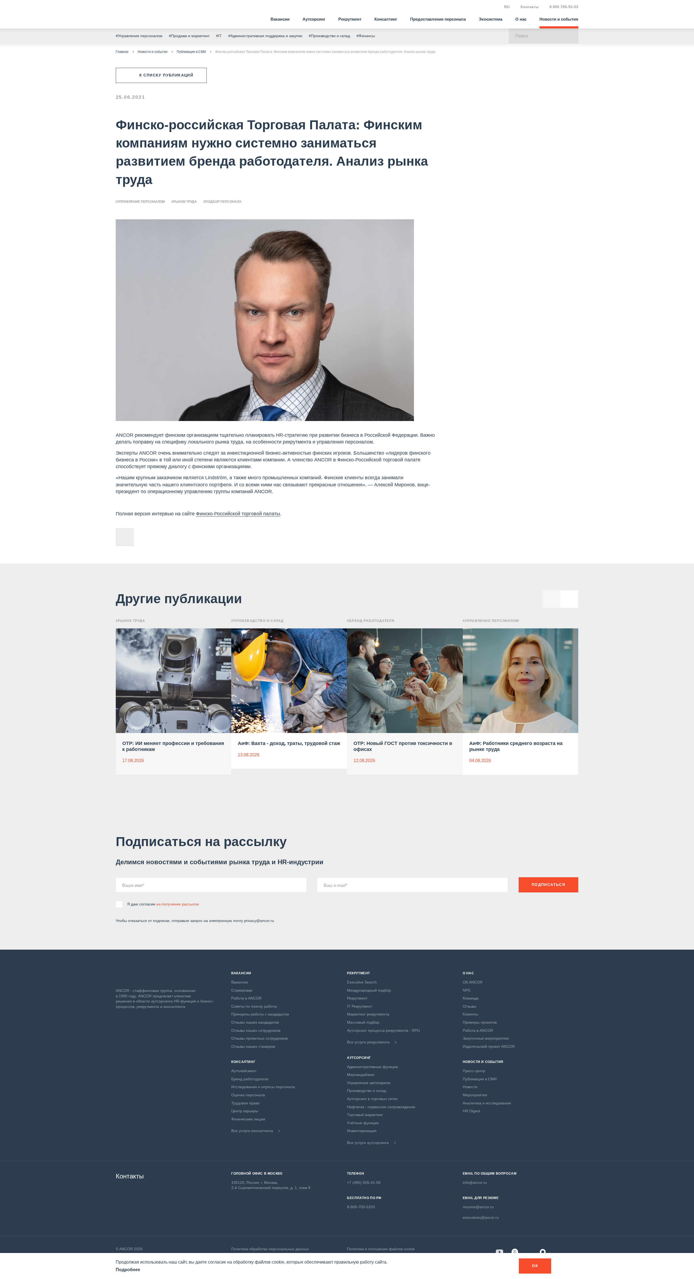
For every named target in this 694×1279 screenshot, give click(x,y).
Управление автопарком (368, 1083)
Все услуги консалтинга (252, 1131)
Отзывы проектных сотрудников (259, 1038)
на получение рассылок (177, 904)
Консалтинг (385, 19)
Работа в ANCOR (246, 998)
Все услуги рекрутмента (368, 1042)
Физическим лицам (248, 1119)
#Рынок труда (184, 202)
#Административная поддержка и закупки (265, 36)
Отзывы (469, 1006)
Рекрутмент (349, 19)
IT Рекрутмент (359, 1006)
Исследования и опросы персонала (263, 1087)
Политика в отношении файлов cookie (381, 1249)
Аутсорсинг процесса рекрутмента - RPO (383, 1030)
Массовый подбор (363, 1022)
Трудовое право (245, 1103)
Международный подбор (369, 990)
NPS (466, 990)
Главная (122, 52)
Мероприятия (475, 1095)
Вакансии (280, 19)
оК (535, 1266)
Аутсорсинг (314, 19)
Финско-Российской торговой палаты (238, 513)
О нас (520, 19)
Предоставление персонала (438, 19)
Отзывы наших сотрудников (255, 1030)
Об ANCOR (473, 982)
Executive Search (362, 982)
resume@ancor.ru (478, 1207)
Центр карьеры (244, 1111)
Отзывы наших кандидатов (255, 1022)
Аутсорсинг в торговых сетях (372, 1099)
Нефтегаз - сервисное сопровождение (381, 1107)
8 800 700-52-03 (564, 7)
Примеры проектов (480, 1022)
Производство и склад (366, 1090)
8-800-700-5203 (361, 1207)
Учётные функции (363, 1123)
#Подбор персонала (222, 202)
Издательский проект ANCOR (489, 1046)
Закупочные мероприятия (486, 1038)
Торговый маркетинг (365, 1115)
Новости (470, 1087)
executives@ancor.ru (481, 1217)
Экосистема (490, 19)
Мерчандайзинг (361, 1074)
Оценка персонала (248, 1095)
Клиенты (470, 1014)
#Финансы (365, 36)
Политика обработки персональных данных (270, 1249)
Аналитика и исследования (487, 1103)
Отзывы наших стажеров (253, 1046)
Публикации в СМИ (191, 52)
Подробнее (128, 1269)
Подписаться (548, 884)
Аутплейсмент (243, 1071)
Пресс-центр (474, 1071)
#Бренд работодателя (370, 621)
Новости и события (558, 19)
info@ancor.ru (475, 1182)
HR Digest (471, 1111)
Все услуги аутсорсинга (368, 1142)
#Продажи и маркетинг (189, 36)
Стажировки (241, 990)
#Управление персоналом (139, 36)
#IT (219, 36)
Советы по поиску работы (254, 1006)
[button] (569, 599)
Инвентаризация (362, 1131)
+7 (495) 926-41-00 (364, 1182)
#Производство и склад (329, 36)
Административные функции (372, 1067)
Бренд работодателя (249, 1079)
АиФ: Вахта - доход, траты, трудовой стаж (289, 743)
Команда (470, 998)
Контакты (529, 7)
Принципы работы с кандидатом (260, 1014)
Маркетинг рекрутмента (368, 1014)
